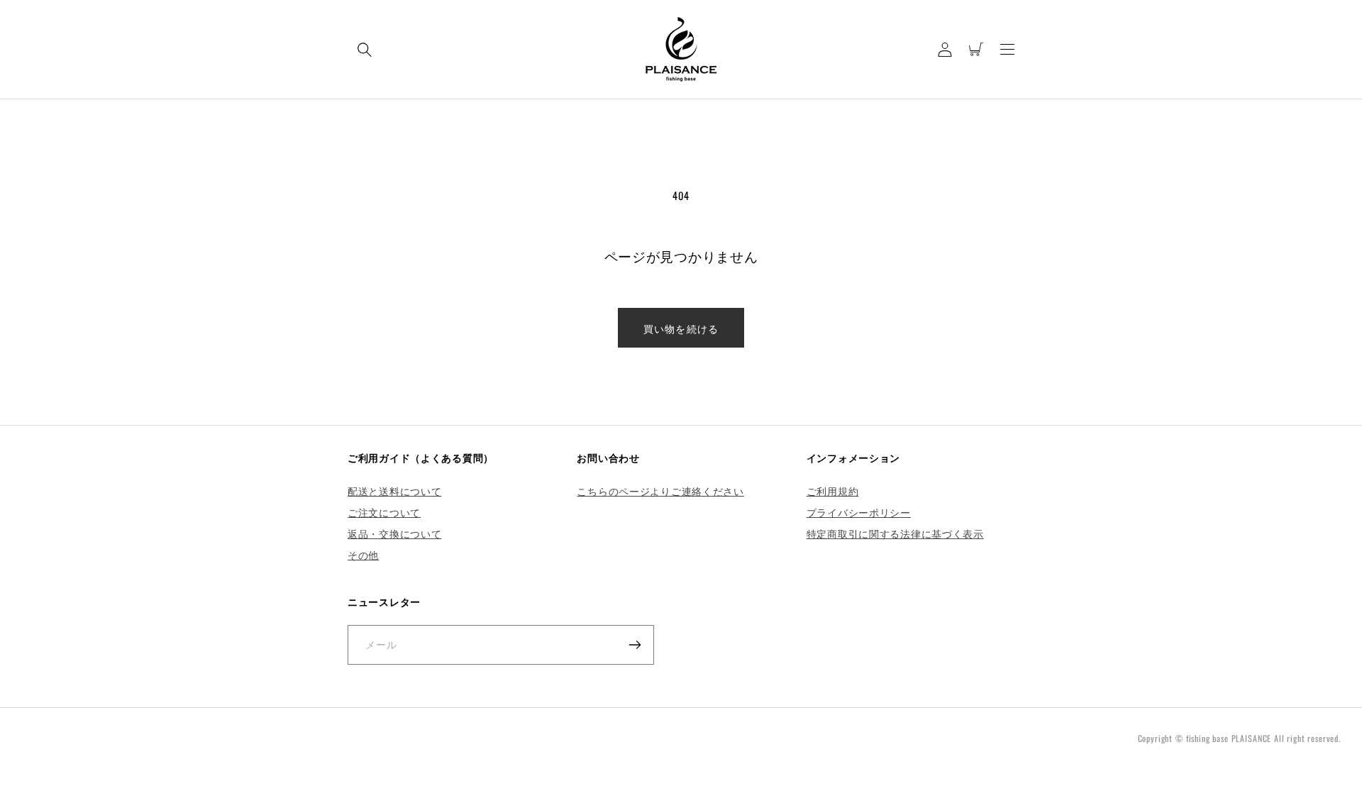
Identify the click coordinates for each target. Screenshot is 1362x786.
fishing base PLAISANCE (1228, 738)
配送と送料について (394, 490)
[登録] (634, 645)
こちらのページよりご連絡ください (660, 490)
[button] (365, 49)
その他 (363, 554)
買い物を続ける (681, 328)
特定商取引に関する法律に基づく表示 (895, 533)
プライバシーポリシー (859, 511)
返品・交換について (394, 533)
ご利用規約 (833, 490)
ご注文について (384, 511)
